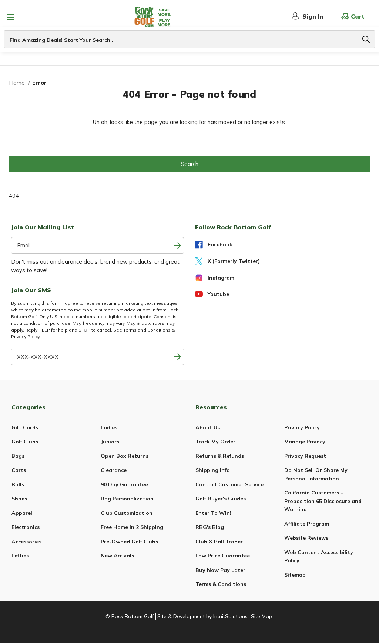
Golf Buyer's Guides (220, 498)
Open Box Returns (124, 456)
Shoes (19, 498)
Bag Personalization (127, 498)
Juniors (110, 441)
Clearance (114, 470)
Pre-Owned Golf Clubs (129, 541)
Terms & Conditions (220, 584)
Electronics (25, 527)
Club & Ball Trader (219, 541)
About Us (207, 427)
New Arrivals (117, 555)
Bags (17, 456)
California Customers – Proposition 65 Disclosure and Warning (323, 501)
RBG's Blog (209, 527)
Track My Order (215, 441)
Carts (18, 470)
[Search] (366, 39)
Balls (17, 484)
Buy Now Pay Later (220, 570)
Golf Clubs (24, 441)
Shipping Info (212, 470)
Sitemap (295, 575)
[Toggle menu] (10, 17)
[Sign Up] (177, 357)
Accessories (26, 541)
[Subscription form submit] (177, 245)
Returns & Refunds (219, 456)
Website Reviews (306, 537)
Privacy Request (305, 456)
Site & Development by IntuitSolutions (202, 616)
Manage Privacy (304, 441)
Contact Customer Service (229, 484)
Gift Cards (24, 427)
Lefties (20, 555)
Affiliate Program (306, 523)
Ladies (109, 427)
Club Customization (126, 513)
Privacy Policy (302, 427)
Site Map (261, 616)
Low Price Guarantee (222, 555)
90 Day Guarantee (124, 484)
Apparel (21, 513)
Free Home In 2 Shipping (132, 527)
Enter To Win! (213, 513)
